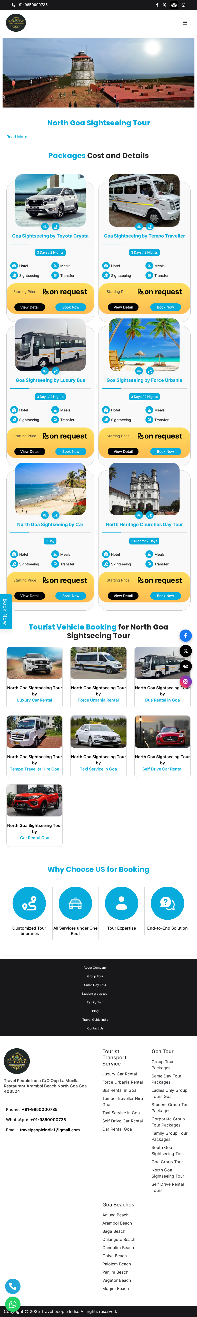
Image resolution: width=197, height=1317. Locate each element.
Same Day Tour (95, 985)
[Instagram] (183, 4)
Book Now (71, 307)
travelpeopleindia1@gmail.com (50, 1129)
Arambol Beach (117, 1223)
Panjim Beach (115, 1272)
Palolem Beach (116, 1263)
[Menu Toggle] (185, 22)
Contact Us (95, 1028)
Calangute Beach (118, 1239)
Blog (95, 1011)
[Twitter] (164, 4)
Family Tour (95, 1002)
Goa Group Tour (167, 1161)
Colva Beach (114, 1255)
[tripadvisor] (174, 4)
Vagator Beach (116, 1280)
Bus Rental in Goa (119, 1090)
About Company (95, 967)
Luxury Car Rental (119, 1073)
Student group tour (95, 993)
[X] (186, 651)
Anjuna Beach (115, 1214)
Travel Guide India (95, 1020)
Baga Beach (113, 1231)
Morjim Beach (115, 1288)
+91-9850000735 (32, 4)
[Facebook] (157, 4)
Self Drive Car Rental (122, 1120)
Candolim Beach (118, 1247)
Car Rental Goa (117, 1129)
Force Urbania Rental (122, 1082)
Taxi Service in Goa (121, 1112)
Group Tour (95, 976)
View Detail (29, 307)
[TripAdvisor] (186, 666)
